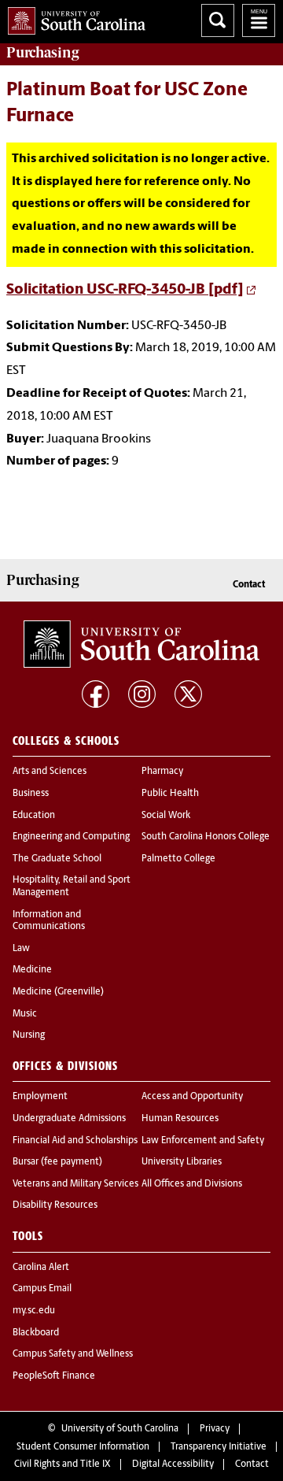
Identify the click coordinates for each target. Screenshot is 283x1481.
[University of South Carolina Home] (72, 17)
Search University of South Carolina (217, 20)
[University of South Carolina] (141, 644)
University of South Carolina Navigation (258, 20)
